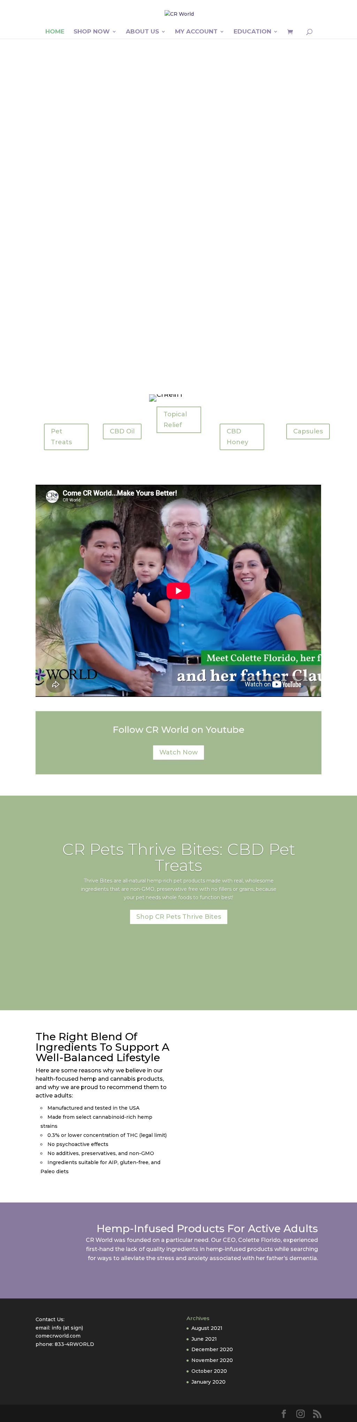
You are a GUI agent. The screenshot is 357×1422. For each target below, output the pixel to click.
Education (252, 32)
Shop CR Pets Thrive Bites (178, 917)
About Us (142, 32)
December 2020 (212, 1349)
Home (54, 32)
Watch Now (178, 752)
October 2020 (209, 1371)
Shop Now (92, 32)
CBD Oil (122, 431)
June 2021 (204, 1339)
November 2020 (212, 1360)
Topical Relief (175, 419)
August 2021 (206, 1328)
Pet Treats (61, 436)
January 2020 (208, 1382)
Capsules (308, 431)
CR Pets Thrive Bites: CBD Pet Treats (178, 857)
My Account (196, 32)
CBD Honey (237, 436)
